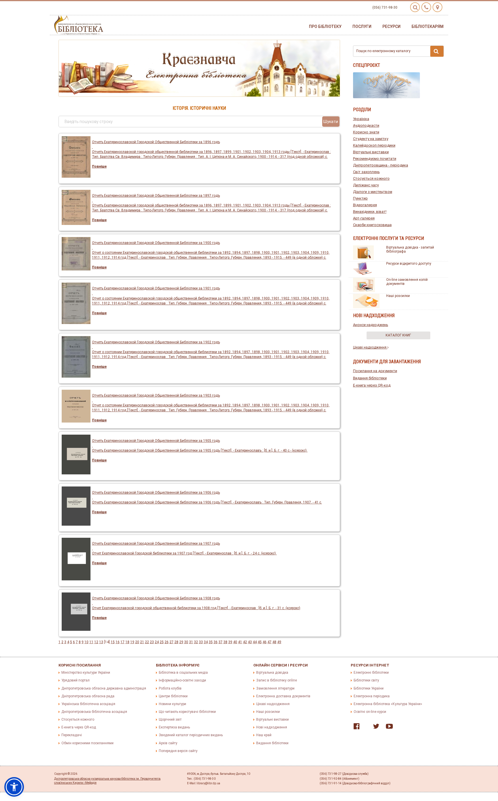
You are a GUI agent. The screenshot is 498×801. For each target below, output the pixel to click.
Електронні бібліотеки (371, 673)
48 (274, 642)
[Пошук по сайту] (415, 7)
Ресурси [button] (391, 26)
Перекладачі (71, 735)
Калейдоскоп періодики (374, 145)
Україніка (361, 119)
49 (279, 642)
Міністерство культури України (85, 673)
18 (127, 642)
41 (240, 642)
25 (162, 642)
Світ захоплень (366, 172)
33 (201, 642)
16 (118, 642)
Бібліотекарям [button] (428, 26)
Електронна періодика (372, 696)
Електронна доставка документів (283, 696)
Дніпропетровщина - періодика (380, 165)
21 (142, 642)
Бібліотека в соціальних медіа (183, 673)
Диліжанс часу (366, 185)
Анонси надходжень (370, 325)
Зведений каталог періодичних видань (191, 735)
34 (206, 642)
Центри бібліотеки (173, 696)
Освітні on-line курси (370, 712)
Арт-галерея (364, 218)
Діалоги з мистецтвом (372, 192)
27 (171, 642)
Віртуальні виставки (371, 152)
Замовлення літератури (275, 688)
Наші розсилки (398, 296)
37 (220, 642)
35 (211, 642)
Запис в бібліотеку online (276, 680)
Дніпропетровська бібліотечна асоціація (94, 712)
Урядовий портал (75, 680)
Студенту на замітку (370, 139)
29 (181, 642)
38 (225, 642)
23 (152, 642)
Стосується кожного (371, 178)
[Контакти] (426, 7)
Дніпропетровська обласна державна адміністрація (103, 688)
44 (255, 642)
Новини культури (172, 704)
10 (86, 642)
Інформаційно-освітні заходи (182, 680)
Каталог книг (398, 335)
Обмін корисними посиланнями (87, 743)
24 (157, 642)
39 (230, 642)
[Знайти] (437, 51)
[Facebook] (355, 728)
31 (191, 642)
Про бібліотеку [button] (325, 26)
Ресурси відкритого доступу (408, 264)
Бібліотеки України (369, 688)
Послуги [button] (361, 26)
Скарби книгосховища (372, 225)
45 (260, 642)
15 (113, 642)
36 (216, 642)
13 (101, 642)
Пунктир (360, 198)
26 (167, 642)
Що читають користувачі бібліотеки (187, 712)
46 (265, 642)
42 (245, 642)
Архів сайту (168, 743)
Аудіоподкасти (366, 125)
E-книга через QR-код (372, 385)
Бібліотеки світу (366, 680)
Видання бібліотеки (370, 378)
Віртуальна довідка (272, 673)
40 (235, 642)
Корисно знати (366, 132)
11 (91, 642)
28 (176, 642)
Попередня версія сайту (178, 751)
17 (122, 642)
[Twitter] (374, 728)
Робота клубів (170, 688)
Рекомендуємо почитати (374, 158)
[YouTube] (388, 728)
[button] (14, 787)
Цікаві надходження (370, 347)
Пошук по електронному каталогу (383, 51)
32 (196, 642)
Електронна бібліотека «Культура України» (388, 704)
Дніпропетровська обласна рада (87, 696)
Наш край (263, 735)
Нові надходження (271, 727)
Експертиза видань (174, 727)
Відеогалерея (365, 205)
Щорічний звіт (170, 719)
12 (96, 642)
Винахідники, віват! (369, 211)
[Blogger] (364, 728)
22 (147, 642)
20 (137, 642)
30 (186, 642)
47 (269, 642)
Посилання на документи (375, 371)
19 (132, 642)
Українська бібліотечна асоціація (88, 704)
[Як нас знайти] (437, 7)
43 (250, 642)
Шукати (330, 121)
